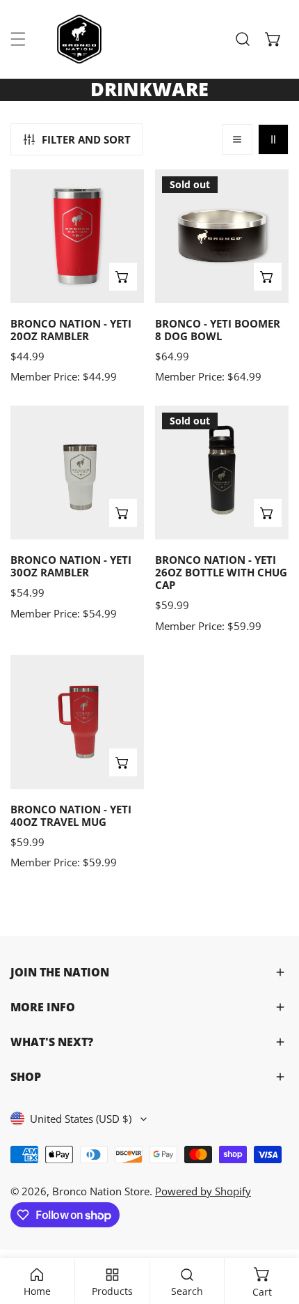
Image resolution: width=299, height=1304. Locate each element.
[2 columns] (273, 139)
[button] (273, 39)
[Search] (242, 39)
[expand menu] (18, 39)
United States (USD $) (80, 1119)
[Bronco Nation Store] (81, 39)
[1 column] (237, 139)
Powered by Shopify (203, 1191)
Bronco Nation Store (101, 1191)
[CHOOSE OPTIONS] (123, 277)
